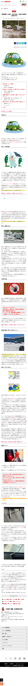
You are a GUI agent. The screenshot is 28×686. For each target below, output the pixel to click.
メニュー (9, 5)
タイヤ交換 (21, 599)
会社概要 (5, 663)
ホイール (5, 5)
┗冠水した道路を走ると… (9, 91)
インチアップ (6, 601)
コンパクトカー (17, 601)
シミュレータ (13, 5)
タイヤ (2, 5)
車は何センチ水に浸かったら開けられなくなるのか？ (14, 89)
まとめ (4, 107)
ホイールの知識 (14, 599)
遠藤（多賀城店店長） (12, 18)
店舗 (3, 648)
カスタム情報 (5, 639)
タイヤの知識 (6, 599)
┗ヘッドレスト (6, 105)
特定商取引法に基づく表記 (18, 665)
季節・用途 (4, 633)
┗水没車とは (6, 85)
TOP (2, 8)
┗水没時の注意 (6, 93)
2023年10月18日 (22, 18)
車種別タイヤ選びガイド (7, 636)
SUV (12, 601)
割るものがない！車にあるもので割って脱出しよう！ (14, 101)
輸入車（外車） (17, 603)
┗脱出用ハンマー (7, 103)
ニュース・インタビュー (7, 645)
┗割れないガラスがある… (9, 99)
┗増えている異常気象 (8, 87)
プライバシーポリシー (20, 663)
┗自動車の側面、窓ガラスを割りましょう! (12, 98)
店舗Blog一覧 (6, 8)
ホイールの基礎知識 (6, 630)
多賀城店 (14, 11)
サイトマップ (7, 665)
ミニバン (11, 603)
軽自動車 (5, 603)
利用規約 (11, 663)
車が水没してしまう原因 (8, 83)
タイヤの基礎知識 (5, 627)
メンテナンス (5, 642)
